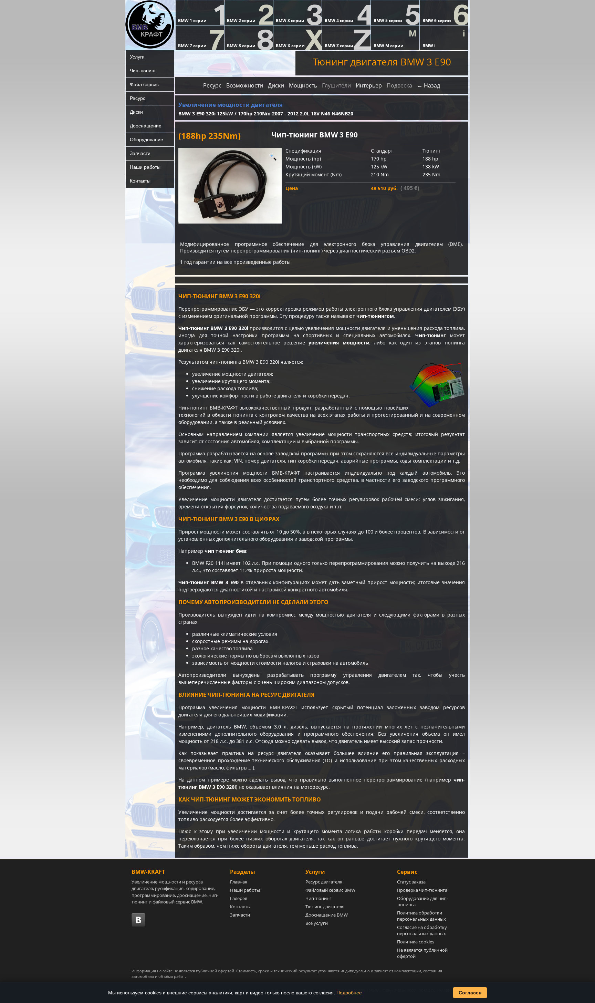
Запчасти (140, 153)
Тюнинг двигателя (324, 906)
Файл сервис (144, 84)
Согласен (470, 992)
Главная (238, 882)
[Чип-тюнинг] (230, 186)
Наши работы (145, 167)
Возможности (244, 85)
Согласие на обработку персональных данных (422, 930)
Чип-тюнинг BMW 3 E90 (208, 582)
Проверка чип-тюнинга (422, 890)
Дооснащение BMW (326, 915)
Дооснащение (145, 125)
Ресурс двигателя (323, 882)
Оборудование (146, 139)
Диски (136, 112)
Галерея (238, 898)
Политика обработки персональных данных (421, 916)
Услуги (137, 57)
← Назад (428, 85)
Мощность (303, 85)
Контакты (140, 181)
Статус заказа (411, 882)
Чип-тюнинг (143, 70)
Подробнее (349, 992)
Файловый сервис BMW (330, 890)
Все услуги (316, 923)
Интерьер (369, 85)
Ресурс (137, 98)
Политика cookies (415, 942)
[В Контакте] (138, 920)
